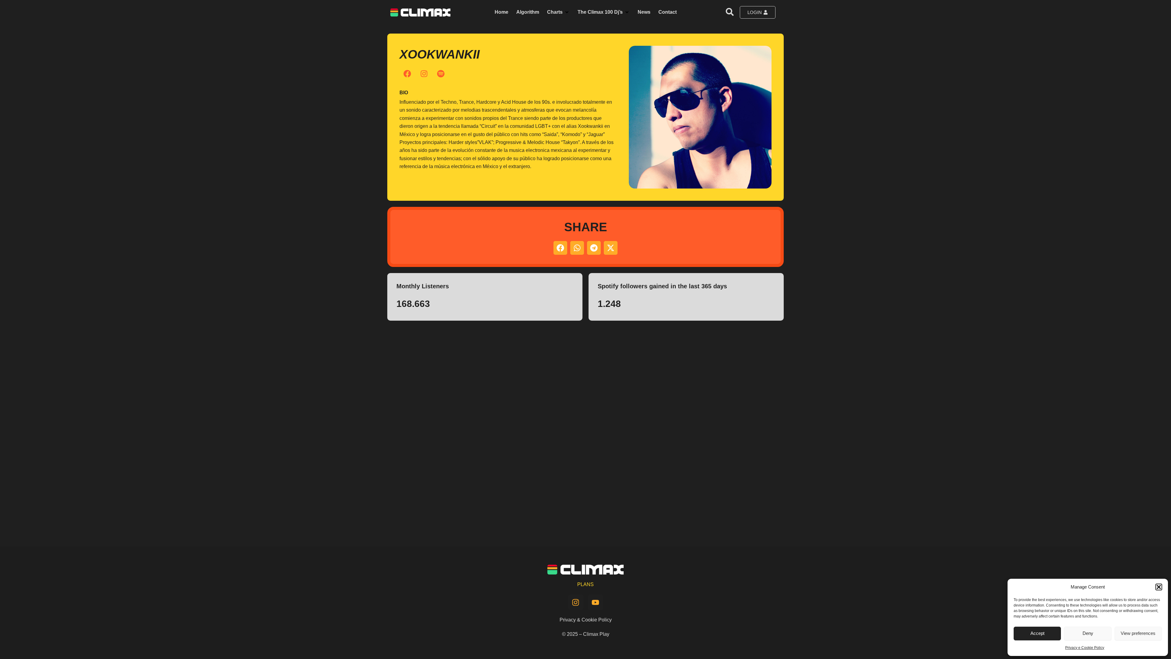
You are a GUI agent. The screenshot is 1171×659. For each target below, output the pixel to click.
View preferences (1138, 633)
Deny (1088, 633)
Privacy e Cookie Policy (1084, 648)
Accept (1037, 633)
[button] (1159, 587)
